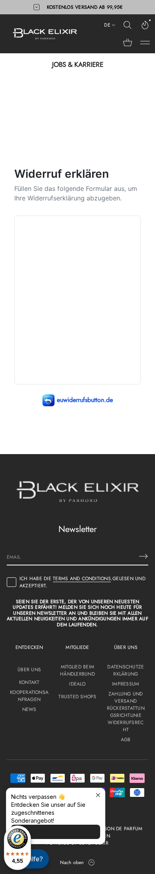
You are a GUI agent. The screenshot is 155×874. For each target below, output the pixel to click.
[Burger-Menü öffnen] (145, 42)
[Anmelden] (143, 556)
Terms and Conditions (82, 578)
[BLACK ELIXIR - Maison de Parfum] (45, 34)
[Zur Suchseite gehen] (127, 25)
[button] (127, 25)
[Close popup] (98, 795)
